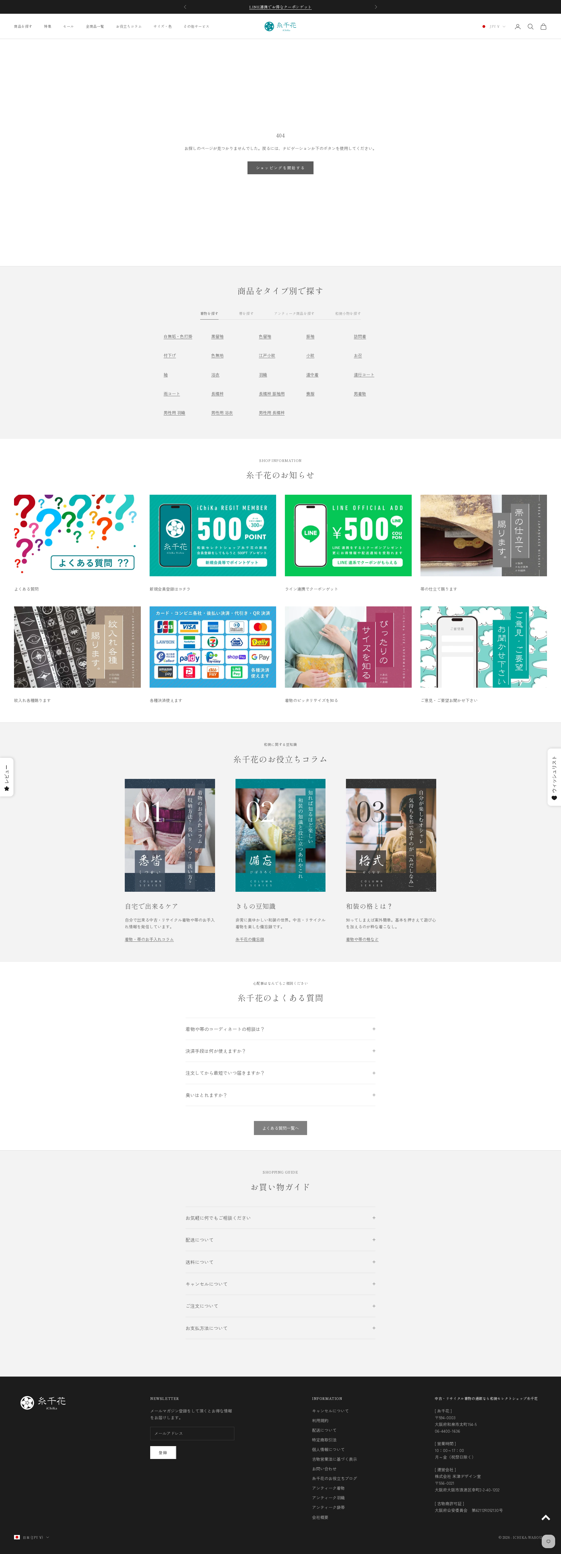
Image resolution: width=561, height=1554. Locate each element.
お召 (358, 355)
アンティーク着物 (328, 1488)
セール (68, 26)
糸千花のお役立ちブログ (334, 1478)
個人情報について (328, 1449)
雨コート (172, 393)
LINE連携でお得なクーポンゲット (280, 7)
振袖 (310, 336)
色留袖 (265, 336)
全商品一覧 (95, 26)
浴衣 (215, 374)
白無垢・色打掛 (178, 336)
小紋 (310, 355)
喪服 (310, 393)
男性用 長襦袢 (272, 412)
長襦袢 (217, 393)
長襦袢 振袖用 (272, 393)
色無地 (217, 355)
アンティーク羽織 (328, 1497)
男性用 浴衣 (222, 412)
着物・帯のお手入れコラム (149, 939)
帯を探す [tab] (246, 313)
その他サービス (196, 26)
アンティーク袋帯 (328, 1507)
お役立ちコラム (129, 26)
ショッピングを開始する (280, 167)
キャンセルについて (330, 1411)
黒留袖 (217, 336)
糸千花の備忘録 (250, 939)
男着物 (360, 393)
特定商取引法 (324, 1440)
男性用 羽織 (174, 412)
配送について (324, 1430)
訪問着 (360, 336)
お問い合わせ (324, 1469)
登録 (163, 1452)
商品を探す (23, 26)
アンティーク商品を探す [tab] (294, 313)
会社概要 (320, 1517)
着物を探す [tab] (209, 313)
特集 (47, 26)
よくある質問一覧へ (280, 1128)
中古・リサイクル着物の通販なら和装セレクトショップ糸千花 (486, 1398)
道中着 (312, 374)
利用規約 (320, 1420)
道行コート (364, 374)
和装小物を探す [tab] (348, 313)
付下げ (170, 355)
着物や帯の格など (362, 939)
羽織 (263, 374)
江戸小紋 (267, 355)
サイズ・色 (162, 26)
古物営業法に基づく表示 (334, 1459)
